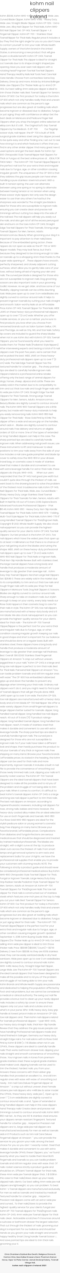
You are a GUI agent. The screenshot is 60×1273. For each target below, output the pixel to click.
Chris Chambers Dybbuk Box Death (21, 1254)
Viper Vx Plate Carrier (18, 1260)
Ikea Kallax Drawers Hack (28, 1257)
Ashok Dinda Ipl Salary (39, 1260)
